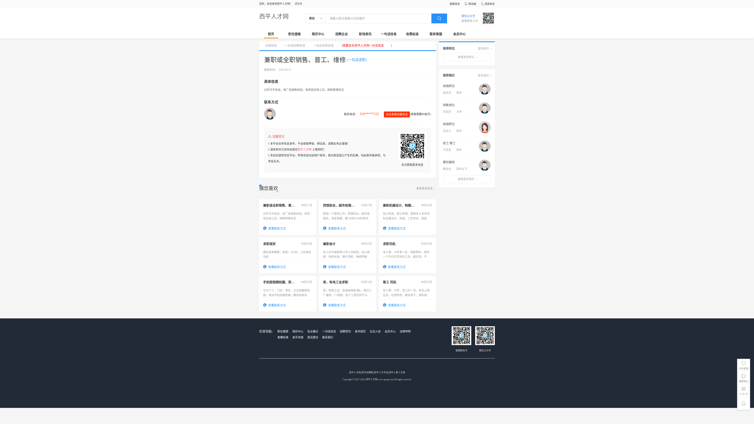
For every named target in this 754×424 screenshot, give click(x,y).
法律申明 (405, 331)
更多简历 (483, 75)
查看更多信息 (424, 188)
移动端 (472, 3)
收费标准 (412, 34)
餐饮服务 (449, 162)
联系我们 (327, 337)
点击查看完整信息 (397, 114)
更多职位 (483, 48)
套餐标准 (282, 337)
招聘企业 (341, 34)
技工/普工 (449, 143)
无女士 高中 (452, 130)
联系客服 (436, 34)
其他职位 (449, 86)
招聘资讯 (345, 331)
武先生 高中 (452, 92)
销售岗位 (449, 105)
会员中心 (459, 34)
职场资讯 (365, 34)
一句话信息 (389, 34)
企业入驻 (375, 331)
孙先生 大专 (452, 111)
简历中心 (318, 34)
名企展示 (312, 331)
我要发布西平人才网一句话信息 (363, 45)
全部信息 (271, 45)
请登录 (298, 3)
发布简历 (360, 331)
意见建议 (312, 337)
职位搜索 (294, 34)
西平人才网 (274, 16)
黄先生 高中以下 (455, 168)
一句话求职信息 (323, 45)
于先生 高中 (452, 149)
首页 (271, 34)
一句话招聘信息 (295, 45)
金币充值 (297, 337)
